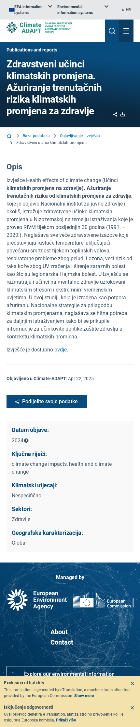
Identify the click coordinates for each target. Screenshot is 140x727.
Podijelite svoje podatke (50, 401)
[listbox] (31, 10)
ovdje (60, 350)
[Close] (132, 683)
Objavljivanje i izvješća (80, 136)
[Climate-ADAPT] (53, 27)
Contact (61, 642)
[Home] (10, 136)
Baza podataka (36, 136)
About (59, 632)
